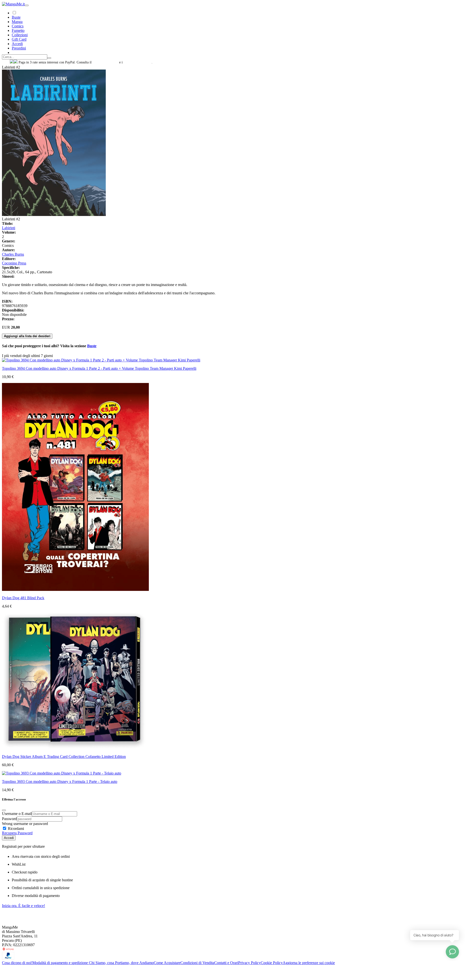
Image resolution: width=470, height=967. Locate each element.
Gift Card (19, 39)
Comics (18, 26)
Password (9, 819)
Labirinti (8, 228)
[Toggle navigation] (27, 5)
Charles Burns (13, 254)
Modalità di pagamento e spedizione (60, 963)
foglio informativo (105, 62)
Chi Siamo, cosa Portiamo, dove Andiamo (121, 963)
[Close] (4, 810)
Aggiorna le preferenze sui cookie (309, 963)
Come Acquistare (167, 963)
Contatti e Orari (226, 963)
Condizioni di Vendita (197, 963)
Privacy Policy (249, 963)
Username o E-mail (17, 814)
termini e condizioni (138, 62)
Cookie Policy (272, 963)
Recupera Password (17, 833)
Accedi (9, 838)
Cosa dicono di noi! (17, 963)
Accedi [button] (17, 44)
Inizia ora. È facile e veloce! (23, 906)
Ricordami (15, 828)
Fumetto (18, 30)
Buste (16, 17)
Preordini (19, 48)
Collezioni (20, 35)
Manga (17, 22)
